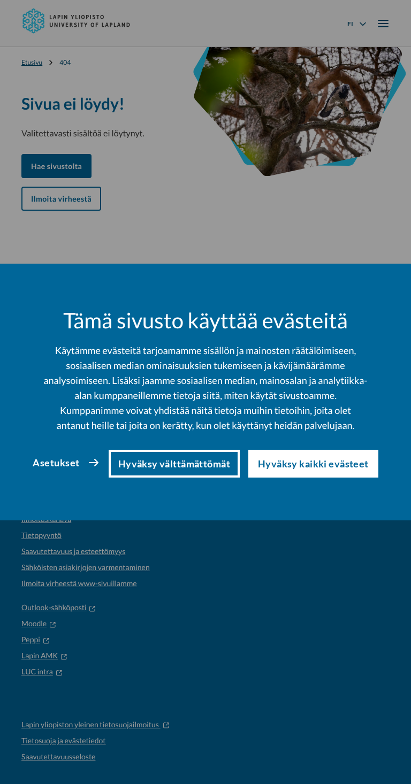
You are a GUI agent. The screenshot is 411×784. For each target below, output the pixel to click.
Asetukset (56, 462)
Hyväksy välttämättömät (174, 464)
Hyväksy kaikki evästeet (313, 464)
